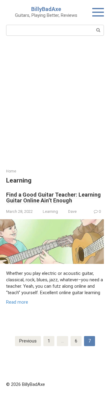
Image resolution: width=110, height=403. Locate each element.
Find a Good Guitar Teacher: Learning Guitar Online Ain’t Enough (53, 197)
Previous (28, 341)
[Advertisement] (55, 111)
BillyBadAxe (46, 9)
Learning (50, 211)
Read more (17, 302)
